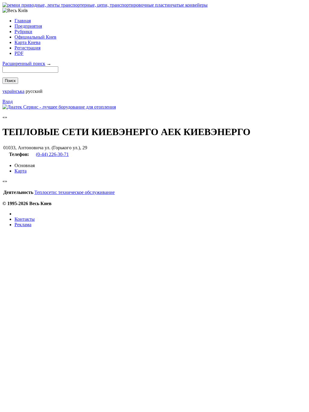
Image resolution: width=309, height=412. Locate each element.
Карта (20, 170)
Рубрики (23, 31)
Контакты (24, 219)
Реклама (22, 224)
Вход (7, 101)
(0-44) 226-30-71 (52, 154)
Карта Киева (27, 42)
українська (13, 91)
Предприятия (28, 26)
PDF (19, 53)
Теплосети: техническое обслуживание (74, 192)
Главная (22, 20)
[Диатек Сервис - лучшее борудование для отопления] (59, 106)
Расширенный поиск (23, 63)
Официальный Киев (35, 37)
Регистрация (27, 47)
